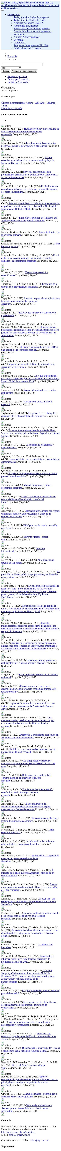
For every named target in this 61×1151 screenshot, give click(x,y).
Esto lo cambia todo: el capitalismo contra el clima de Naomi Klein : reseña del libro (28, 499)
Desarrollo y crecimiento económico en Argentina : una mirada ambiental (29, 736)
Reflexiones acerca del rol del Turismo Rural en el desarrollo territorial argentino (26, 778)
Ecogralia (18, 39)
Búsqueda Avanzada (18, 82)
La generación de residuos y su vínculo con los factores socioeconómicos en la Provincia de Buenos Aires (28, 706)
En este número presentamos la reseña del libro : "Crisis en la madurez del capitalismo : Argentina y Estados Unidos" (30, 433)
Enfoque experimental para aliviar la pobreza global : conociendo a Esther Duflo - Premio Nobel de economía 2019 (30, 378)
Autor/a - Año (33, 102)
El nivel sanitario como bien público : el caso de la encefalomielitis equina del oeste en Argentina (29, 189)
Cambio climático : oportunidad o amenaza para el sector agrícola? (29, 1095)
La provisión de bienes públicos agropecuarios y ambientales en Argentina (30, 574)
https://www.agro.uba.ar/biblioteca (18, 1132)
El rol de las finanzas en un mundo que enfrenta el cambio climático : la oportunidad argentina (30, 258)
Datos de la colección (11, 108)
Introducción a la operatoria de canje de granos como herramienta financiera (30, 858)
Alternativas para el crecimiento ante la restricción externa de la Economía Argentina (30, 301)
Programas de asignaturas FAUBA (31, 45)
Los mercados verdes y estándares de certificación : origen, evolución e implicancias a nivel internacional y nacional (28, 721)
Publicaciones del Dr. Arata (27, 48)
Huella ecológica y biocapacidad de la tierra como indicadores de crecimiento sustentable (30, 131)
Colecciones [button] (14, 14)
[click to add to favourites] (2, 137)
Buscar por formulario (18, 79)
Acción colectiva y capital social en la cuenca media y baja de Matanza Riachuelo (27, 160)
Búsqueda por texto (17, 76)
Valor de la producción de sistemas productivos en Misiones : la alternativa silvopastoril (26, 1108)
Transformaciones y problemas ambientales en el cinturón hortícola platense (28, 661)
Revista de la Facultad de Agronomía (32, 28)
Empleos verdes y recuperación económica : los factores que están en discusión (27, 792)
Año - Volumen (47, 102)
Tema (4, 105)
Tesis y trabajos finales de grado (29, 20)
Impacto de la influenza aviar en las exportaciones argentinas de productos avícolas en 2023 (27, 959)
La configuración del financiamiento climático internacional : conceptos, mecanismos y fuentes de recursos (26, 806)
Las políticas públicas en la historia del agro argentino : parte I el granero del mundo (29, 219)
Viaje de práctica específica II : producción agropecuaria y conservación (25, 1023)
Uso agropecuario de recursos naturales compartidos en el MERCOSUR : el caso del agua (28, 763)
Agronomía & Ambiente (26, 25)
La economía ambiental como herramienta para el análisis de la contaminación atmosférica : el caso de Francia (29, 933)
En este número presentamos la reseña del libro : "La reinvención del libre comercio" (29, 887)
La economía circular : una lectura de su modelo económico (29, 819)
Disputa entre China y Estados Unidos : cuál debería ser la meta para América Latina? (30, 1049)
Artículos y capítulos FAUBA (28, 23)
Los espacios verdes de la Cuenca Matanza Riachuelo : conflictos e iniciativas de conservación (28, 1005)
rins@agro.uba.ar (40, 1140)
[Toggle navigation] (2, 10)
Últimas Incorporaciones (13, 102)
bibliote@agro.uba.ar (19, 1135)
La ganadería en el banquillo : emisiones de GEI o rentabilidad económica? (29, 414)
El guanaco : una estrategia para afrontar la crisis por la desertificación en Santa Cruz (28, 901)
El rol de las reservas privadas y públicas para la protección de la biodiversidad (28, 750)
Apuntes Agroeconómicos (26, 37)
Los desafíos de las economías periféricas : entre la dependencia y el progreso (28, 144)
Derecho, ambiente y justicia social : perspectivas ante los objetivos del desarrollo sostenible (30, 916)
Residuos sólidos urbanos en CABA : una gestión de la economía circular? (29, 348)
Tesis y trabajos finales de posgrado (31, 17)
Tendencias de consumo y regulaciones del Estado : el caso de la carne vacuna (28, 1036)
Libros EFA (19, 42)
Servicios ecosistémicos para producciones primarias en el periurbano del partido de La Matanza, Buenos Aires (29, 174)
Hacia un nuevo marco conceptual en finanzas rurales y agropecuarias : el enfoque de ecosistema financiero (30, 514)
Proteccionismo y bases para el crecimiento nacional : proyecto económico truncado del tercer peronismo (28, 689)
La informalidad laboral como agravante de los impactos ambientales (28, 842)
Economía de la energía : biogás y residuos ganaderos (29, 285)
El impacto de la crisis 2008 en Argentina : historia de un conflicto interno (27, 873)
